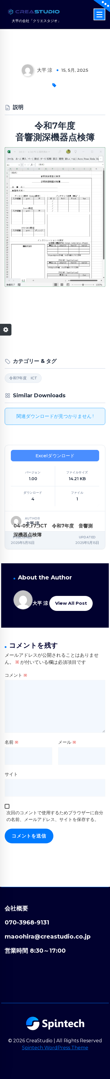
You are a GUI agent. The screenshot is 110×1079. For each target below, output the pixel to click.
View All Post (71, 603)
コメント (16, 675)
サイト (11, 774)
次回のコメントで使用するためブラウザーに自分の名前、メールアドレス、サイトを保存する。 (54, 816)
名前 (11, 742)
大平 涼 (40, 603)
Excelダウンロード (55, 455)
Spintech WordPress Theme (55, 1047)
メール (67, 742)
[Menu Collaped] (99, 14)
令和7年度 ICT (23, 378)
